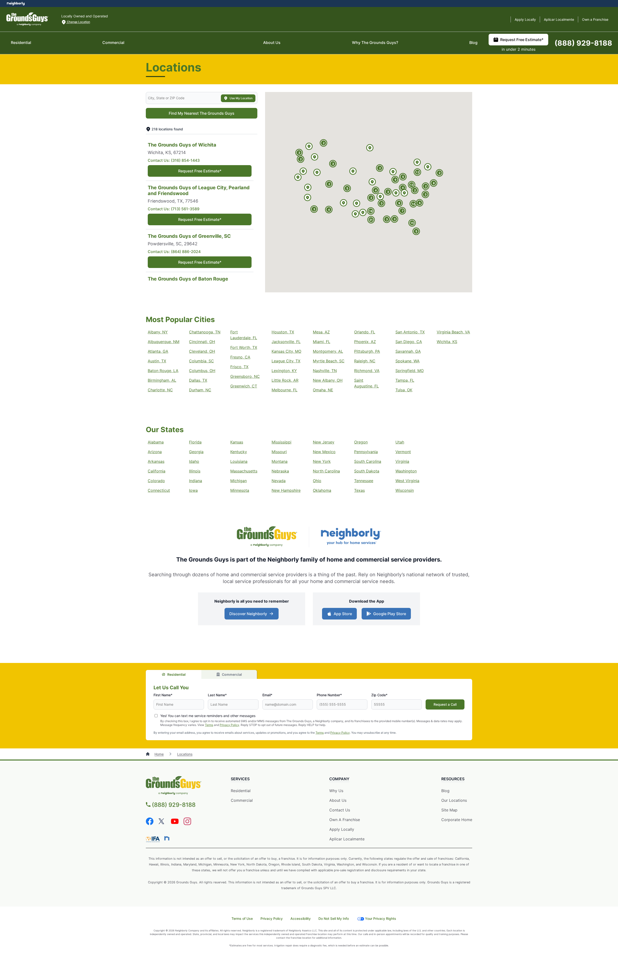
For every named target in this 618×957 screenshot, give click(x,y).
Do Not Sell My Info (333, 918)
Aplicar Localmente (559, 19)
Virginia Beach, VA (453, 332)
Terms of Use (242, 918)
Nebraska (280, 471)
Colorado (156, 480)
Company (339, 778)
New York (322, 461)
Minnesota (239, 490)
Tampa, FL (404, 380)
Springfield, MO (409, 370)
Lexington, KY (284, 370)
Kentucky (238, 451)
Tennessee (363, 480)
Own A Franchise (344, 819)
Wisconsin (404, 490)
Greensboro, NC (245, 376)
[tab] (173, 674)
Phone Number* (329, 695)
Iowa (193, 490)
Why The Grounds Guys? (375, 42)
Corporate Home (456, 819)
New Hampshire (286, 490)
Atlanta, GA (158, 351)
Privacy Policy (229, 725)
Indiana (195, 480)
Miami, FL (321, 341)
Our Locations (454, 800)
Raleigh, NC (364, 361)
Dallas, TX (198, 380)
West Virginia (407, 480)
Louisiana (238, 461)
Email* (267, 695)
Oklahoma (322, 490)
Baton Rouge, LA (163, 370)
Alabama (156, 442)
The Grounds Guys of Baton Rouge (188, 279)
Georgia (196, 451)
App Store (342, 615)
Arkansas (156, 461)
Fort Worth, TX (243, 347)
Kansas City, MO (286, 351)
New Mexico (324, 451)
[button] (343, 203)
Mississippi (281, 442)
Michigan (238, 480)
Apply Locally (525, 19)
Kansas (236, 442)
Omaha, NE (323, 389)
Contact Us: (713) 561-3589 (173, 208)
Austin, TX (157, 361)
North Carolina (326, 471)
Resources (452, 778)
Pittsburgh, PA (367, 351)
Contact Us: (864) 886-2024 (174, 251)
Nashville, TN (325, 370)
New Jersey (323, 442)
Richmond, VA (366, 370)
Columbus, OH (202, 370)
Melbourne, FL (284, 389)
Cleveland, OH (202, 351)
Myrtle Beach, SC (328, 361)
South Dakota (366, 471)
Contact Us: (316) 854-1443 (174, 160)
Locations (184, 754)
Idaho (194, 461)
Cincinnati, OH (202, 341)
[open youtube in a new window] (175, 823)
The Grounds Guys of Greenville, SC (189, 236)
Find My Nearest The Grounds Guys (201, 113)
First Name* (163, 695)
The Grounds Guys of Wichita (182, 145)
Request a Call (445, 704)
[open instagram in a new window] (187, 823)
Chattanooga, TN (204, 332)
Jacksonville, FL (286, 341)
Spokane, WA (407, 361)
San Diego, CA (408, 341)
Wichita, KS (447, 341)
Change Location (78, 22)
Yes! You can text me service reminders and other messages (207, 716)
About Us (272, 42)
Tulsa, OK (403, 389)
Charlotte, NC (160, 389)
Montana (280, 461)
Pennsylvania (366, 451)
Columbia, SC (201, 361)
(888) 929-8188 (583, 43)
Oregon (361, 442)
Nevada (279, 480)
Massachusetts (243, 471)
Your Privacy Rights (380, 918)
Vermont (403, 451)
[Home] (148, 754)
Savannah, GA (408, 351)
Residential (21, 42)
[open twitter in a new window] (162, 823)
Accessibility (300, 918)
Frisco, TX (239, 366)
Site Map (449, 810)
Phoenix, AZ (365, 341)
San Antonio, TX (410, 332)
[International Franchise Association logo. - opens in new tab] (154, 839)
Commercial (113, 42)
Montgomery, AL (328, 351)
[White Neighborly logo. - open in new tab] (16, 3)
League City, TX (286, 361)
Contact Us (339, 810)
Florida (195, 442)
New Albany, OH (328, 380)
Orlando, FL (364, 332)
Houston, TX (283, 332)
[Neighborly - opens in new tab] (167, 838)
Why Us (336, 790)
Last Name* (217, 695)
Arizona (155, 451)
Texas (359, 490)
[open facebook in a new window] (150, 823)
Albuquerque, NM (163, 341)
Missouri (279, 451)
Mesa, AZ (321, 332)
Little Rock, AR (285, 380)
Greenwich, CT (243, 386)
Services (240, 778)
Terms (209, 725)
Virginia (402, 461)
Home (159, 754)
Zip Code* (379, 695)
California (156, 471)
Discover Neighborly (252, 615)
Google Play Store (388, 615)
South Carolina (367, 461)
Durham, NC (200, 389)
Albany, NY (158, 332)
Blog (473, 42)
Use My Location (241, 98)
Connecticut (159, 490)
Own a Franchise (595, 19)
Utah (399, 442)
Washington (406, 471)
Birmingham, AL (162, 380)
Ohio (317, 480)
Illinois (194, 471)
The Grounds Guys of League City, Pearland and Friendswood (199, 190)
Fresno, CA (240, 357)
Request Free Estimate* (521, 39)
